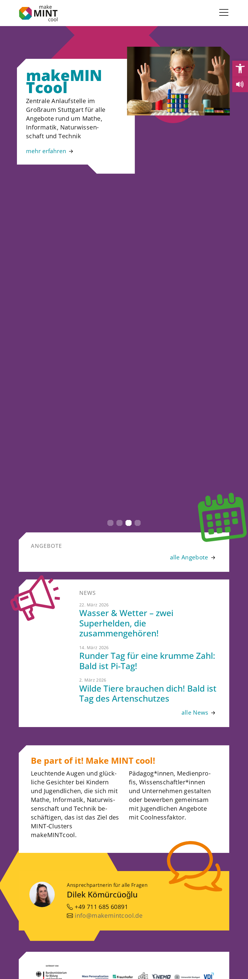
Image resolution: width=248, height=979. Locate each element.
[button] (110, 523)
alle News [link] (194, 712)
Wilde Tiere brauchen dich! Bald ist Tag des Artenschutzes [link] (148, 693)
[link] (240, 68)
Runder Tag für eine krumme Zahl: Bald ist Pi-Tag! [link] (147, 661)
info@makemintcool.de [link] (108, 915)
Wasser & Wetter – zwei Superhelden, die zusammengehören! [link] (126, 623)
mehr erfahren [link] (46, 151)
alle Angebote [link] (189, 557)
